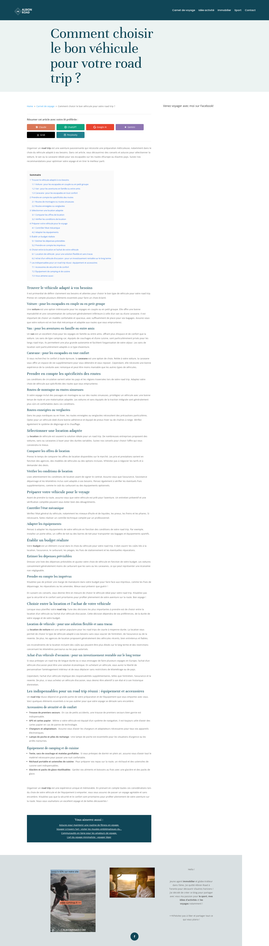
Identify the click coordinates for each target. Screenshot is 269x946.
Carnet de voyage (183, 10)
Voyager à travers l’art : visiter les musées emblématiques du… (89, 829)
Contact (250, 10)
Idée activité (206, 10)
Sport (237, 10)
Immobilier (224, 10)
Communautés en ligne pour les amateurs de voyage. (89, 833)
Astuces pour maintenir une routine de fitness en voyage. (89, 825)
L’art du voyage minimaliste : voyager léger (89, 837)
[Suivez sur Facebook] (134, 936)
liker (190, 915)
